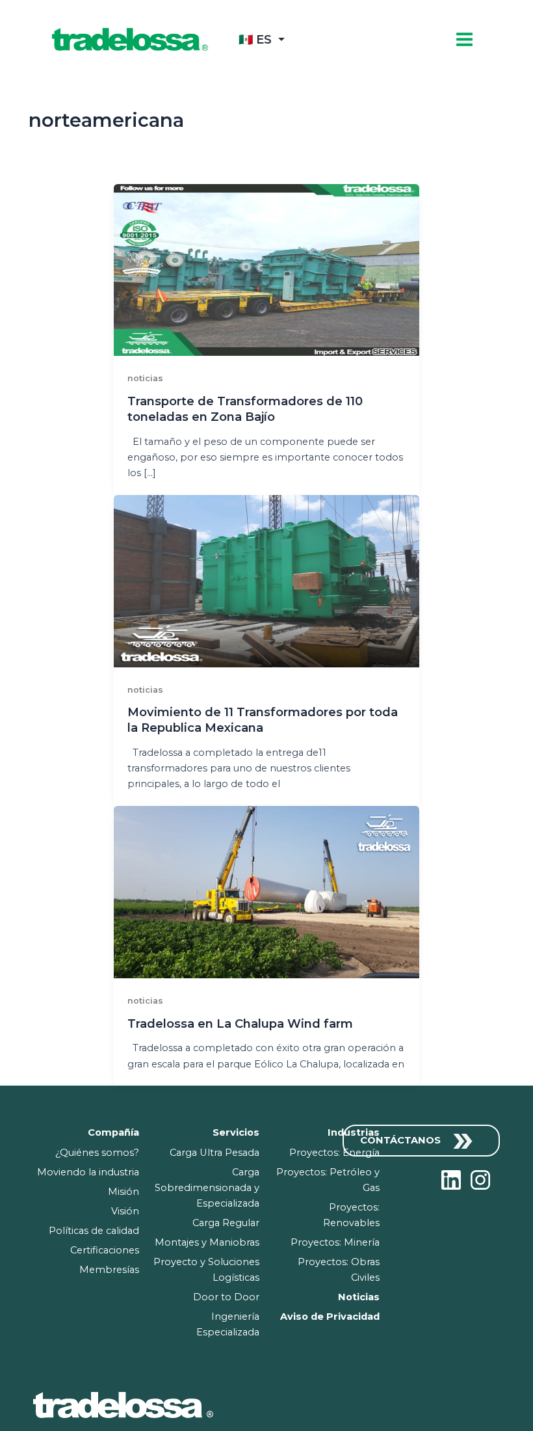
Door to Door (226, 1297)
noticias (145, 378)
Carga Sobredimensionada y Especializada (207, 1187)
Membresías (109, 1270)
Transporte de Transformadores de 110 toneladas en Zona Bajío (245, 409)
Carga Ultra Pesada (214, 1152)
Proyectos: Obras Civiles (339, 1269)
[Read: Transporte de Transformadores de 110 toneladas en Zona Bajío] (267, 269)
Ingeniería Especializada (227, 1324)
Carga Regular (225, 1223)
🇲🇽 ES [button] (255, 40)
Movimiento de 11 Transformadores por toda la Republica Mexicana (262, 719)
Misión (123, 1191)
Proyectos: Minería (335, 1242)
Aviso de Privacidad (330, 1316)
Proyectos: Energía (334, 1152)
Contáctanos (401, 1140)
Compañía (113, 1132)
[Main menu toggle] (464, 39)
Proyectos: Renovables (351, 1215)
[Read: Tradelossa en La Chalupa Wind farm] (267, 891)
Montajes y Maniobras (207, 1242)
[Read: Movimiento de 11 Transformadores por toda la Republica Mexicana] (267, 580)
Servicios (236, 1132)
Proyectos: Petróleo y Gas (328, 1180)
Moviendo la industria (88, 1172)
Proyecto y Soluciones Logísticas (206, 1269)
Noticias (359, 1297)
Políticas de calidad (94, 1231)
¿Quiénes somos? (97, 1152)
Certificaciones (104, 1250)
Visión (125, 1211)
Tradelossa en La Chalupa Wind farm (240, 1023)
